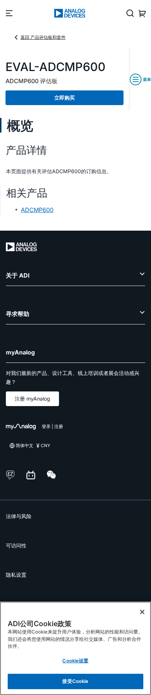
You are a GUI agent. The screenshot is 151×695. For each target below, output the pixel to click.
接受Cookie (75, 681)
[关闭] (142, 612)
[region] (75, 648)
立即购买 (64, 97)
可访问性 (16, 545)
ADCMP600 (37, 209)
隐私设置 (16, 575)
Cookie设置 (75, 661)
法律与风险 (19, 516)
